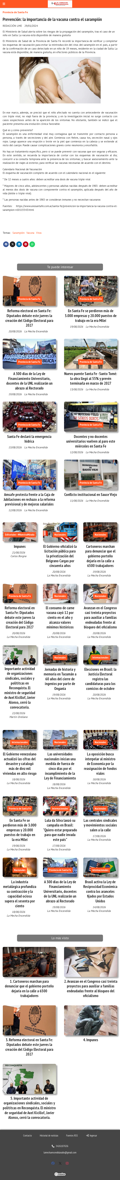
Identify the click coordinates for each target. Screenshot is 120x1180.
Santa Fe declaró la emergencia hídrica (29, 439)
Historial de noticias (49, 1135)
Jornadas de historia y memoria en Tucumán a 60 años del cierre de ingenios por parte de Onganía (60, 679)
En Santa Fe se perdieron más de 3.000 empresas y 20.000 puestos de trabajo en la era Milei (91, 315)
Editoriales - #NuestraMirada (19, 534)
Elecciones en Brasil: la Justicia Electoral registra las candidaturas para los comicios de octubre (100, 679)
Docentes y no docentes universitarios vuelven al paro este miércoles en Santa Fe (90, 441)
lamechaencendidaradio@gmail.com (60, 1152)
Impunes (20, 546)
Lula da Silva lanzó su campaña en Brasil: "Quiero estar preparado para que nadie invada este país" (60, 830)
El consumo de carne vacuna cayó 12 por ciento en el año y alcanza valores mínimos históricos (60, 617)
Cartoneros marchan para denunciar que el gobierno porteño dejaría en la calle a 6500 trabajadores (100, 556)
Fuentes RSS (72, 1135)
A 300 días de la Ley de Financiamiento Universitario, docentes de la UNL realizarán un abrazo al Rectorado (29, 381)
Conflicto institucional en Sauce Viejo (90, 494)
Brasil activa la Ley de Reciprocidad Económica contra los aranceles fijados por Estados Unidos (100, 891)
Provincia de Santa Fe (15, 12)
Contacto (27, 1135)
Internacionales (100, 657)
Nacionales (60, 534)
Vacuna (30, 233)
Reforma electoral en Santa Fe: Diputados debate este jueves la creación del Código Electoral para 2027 (29, 318)
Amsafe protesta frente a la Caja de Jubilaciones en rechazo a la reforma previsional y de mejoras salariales (29, 499)
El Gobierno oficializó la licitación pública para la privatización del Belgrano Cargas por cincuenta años (60, 556)
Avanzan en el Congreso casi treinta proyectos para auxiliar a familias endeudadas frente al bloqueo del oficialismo (100, 617)
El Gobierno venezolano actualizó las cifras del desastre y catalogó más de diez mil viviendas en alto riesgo (20, 764)
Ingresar (93, 1135)
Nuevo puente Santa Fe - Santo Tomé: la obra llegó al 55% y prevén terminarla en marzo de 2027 (90, 378)
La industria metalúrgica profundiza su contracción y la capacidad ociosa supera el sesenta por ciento (19, 893)
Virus (39, 233)
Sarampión (18, 233)
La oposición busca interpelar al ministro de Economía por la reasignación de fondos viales (100, 764)
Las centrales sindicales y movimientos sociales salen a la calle (100, 825)
